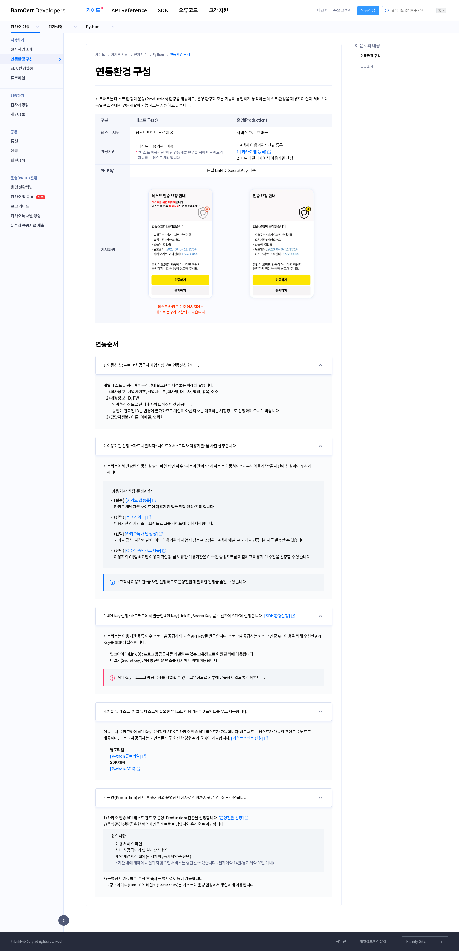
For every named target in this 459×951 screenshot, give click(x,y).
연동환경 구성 (22, 59)
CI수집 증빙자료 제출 (27, 225)
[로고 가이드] (135, 517)
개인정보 (18, 114)
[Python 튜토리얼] (125, 756)
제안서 (322, 10)
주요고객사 (342, 10)
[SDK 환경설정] (277, 616)
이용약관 (339, 942)
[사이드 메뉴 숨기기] (63, 920)
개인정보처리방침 (372, 941)
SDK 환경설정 (22, 68)
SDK (163, 10)
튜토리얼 (18, 78)
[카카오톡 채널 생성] (141, 534)
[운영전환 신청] (231, 818)
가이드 (93, 10)
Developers (38, 10)
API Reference (129, 10)
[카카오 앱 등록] (138, 501)
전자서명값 (20, 105)
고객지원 (218, 10)
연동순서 (366, 67)
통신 (14, 141)
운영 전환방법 (22, 187)
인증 (14, 151)
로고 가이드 (20, 206)
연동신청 (368, 10)
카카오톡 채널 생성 (26, 216)
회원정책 (18, 160)
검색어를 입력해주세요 (418, 10)
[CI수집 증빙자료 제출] (143, 551)
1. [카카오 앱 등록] (251, 152)
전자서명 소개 (22, 49)
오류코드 (188, 10)
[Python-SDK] (122, 769)
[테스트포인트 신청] (247, 738)
